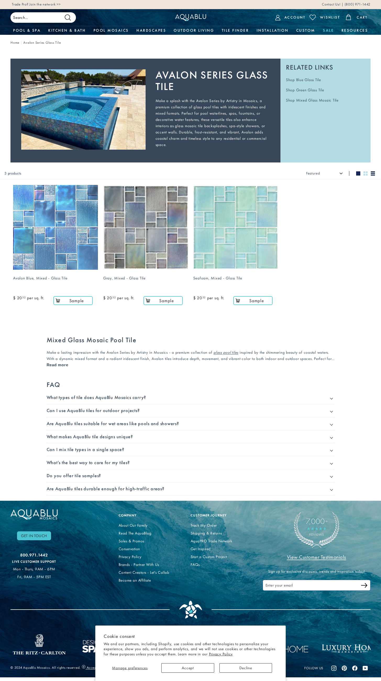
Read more (57, 365)
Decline (245, 668)
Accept (188, 668)
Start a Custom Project (209, 556)
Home (14, 42)
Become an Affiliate (135, 580)
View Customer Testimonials (316, 557)
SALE (328, 30)
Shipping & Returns (206, 533)
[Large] (358, 173)
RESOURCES (354, 30)
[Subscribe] (364, 586)
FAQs (195, 564)
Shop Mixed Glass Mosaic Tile (312, 100)
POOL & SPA (27, 30)
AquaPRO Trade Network (211, 541)
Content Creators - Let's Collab (144, 572)
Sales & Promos (131, 541)
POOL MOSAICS (111, 30)
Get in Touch (34, 535)
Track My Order (204, 525)
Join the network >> (44, 4)
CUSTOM (305, 30)
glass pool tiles (225, 352)
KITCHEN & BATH (67, 30)
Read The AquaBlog (135, 533)
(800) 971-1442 (357, 4)
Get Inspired (201, 549)
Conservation (129, 549)
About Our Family (133, 525)
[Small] (365, 173)
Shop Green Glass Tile (305, 90)
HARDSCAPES (151, 30)
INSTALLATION (273, 30)
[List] (373, 173)
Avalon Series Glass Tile (42, 42)
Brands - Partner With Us (139, 564)
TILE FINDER (235, 30)
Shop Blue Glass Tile (303, 79)
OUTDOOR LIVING (194, 30)
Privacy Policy (221, 654)
